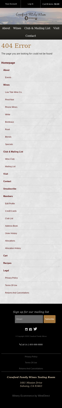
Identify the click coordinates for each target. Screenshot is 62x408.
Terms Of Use (11, 285)
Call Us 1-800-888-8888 (32, 344)
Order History (11, 233)
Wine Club (10, 159)
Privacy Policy (11, 278)
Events (8, 77)
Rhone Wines (11, 107)
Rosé (7, 129)
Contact (30, 35)
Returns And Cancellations (17, 293)
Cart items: (50, 4)
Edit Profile (10, 203)
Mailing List (10, 166)
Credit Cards (11, 211)
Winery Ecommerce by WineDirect (31, 395)
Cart (5, 255)
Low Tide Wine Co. (13, 92)
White (7, 114)
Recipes (7, 263)
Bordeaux (9, 122)
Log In (30, 4)
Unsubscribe (9, 189)
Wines (17, 28)
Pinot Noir (9, 99)
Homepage (8, 62)
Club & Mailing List (37, 28)
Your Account (11, 4)
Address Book (11, 226)
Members (8, 196)
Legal (6, 270)
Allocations (10, 241)
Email (9, 315)
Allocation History (13, 248)
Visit (56, 28)
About (6, 28)
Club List (9, 218)
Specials (9, 144)
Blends (8, 137)
